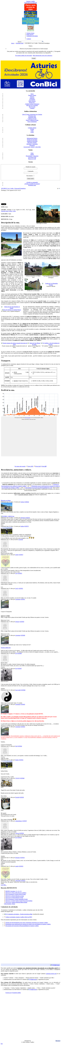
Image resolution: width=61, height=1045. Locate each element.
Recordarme (30, 175)
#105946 (23, 690)
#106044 (26, 502)
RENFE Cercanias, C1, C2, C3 (13, 891)
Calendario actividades (32, 36)
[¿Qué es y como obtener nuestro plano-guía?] (30, 10)
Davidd (17, 797)
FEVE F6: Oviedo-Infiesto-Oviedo (14, 897)
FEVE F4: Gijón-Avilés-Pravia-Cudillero (15, 892)
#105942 (20, 746)
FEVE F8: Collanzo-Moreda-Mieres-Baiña (16, 902)
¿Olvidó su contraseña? (32, 182)
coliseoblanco (18, 821)
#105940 (22, 778)
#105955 (20, 573)
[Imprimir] (57, 188)
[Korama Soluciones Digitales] (57, 1041)
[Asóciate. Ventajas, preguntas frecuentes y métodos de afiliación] (30, 17)
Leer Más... (4, 885)
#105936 (21, 833)
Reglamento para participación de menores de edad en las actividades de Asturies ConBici (28, 924)
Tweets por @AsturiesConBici (13, 992)
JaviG (16, 588)
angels (16, 554)
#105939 (21, 797)
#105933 (21, 866)
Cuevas (17, 833)
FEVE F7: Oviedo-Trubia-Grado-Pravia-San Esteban (18, 900)
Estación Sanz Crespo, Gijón (8, 211)
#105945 (23, 704)
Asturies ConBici (30, 1)
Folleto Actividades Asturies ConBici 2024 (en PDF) (19, 917)
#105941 (21, 760)
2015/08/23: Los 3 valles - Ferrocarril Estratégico (13, 188)
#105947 (19, 668)
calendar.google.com (51, 973)
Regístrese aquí (32, 185)
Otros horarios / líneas (9, 903)
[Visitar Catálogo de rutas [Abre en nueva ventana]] (30, 30)
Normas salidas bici (6, 647)
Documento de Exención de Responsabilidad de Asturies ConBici (22, 925)
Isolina (22, 526)
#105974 (27, 517)
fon (16, 668)
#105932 (23, 880)
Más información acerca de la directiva (42, 55)
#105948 (19, 653)
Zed (16, 746)
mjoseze (17, 621)
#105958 (20, 539)
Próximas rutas (19, 43)
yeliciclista (17, 880)
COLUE (17, 778)
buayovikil (18, 690)
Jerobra (22, 502)
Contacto (28, 38)
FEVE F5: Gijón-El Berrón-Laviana (14, 896)
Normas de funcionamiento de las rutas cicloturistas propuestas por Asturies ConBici (26, 922)
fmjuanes (23, 517)
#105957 (21, 554)
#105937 (24, 821)
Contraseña (30, 171)
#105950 (22, 621)
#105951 (23, 599)
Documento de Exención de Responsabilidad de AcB (38, 487)
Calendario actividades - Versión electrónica (19, 914)
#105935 (19, 837)
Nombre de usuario (30, 166)
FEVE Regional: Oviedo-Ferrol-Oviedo (15, 894)
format (56, 965)
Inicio (12, 43)
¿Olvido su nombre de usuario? (32, 183)
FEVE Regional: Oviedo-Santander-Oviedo (16, 899)
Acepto (33, 58)
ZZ (16, 653)
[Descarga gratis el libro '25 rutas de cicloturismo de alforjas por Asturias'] (30, 24)
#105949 (23, 635)
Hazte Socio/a (29, 34)
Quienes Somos (30, 33)
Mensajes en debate (6, 500)
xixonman (17, 599)
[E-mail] (59, 188)
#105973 (26, 526)
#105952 (21, 588)
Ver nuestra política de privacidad (23, 55)
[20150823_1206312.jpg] (7, 516)
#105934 (22, 857)
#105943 (23, 726)
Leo (16, 573)
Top (2, 1043)
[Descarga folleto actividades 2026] (30, 88)
